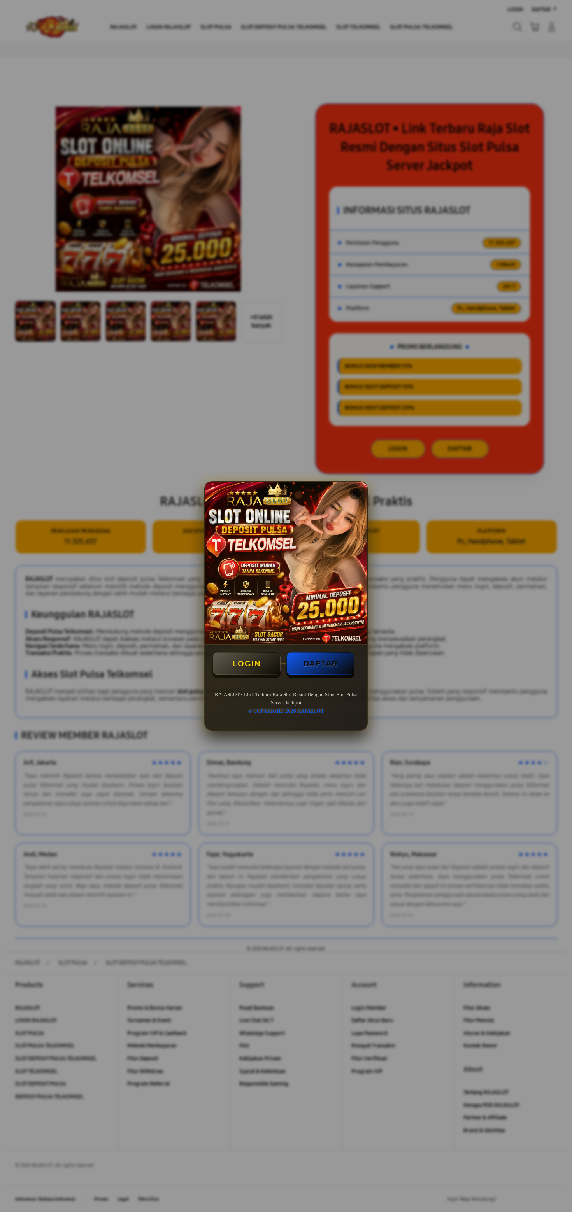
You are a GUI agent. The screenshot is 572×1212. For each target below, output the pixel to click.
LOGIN (247, 663)
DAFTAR (321, 663)
